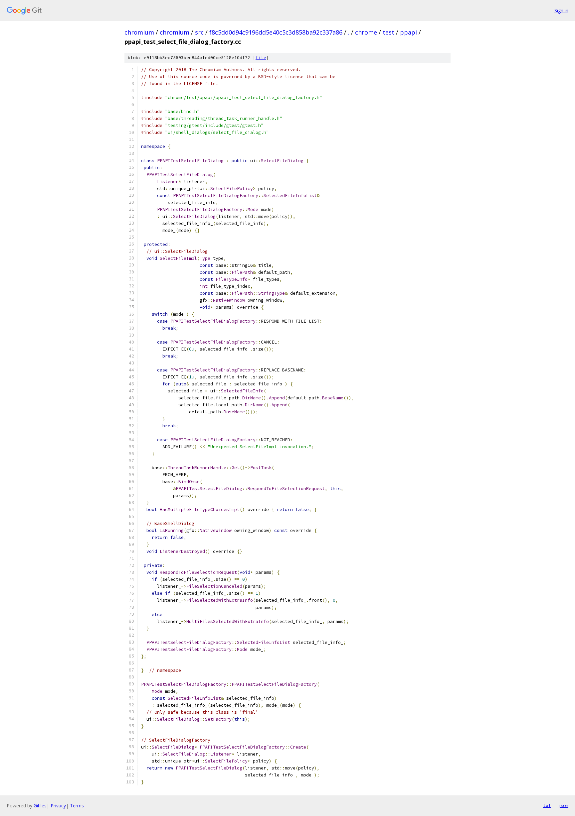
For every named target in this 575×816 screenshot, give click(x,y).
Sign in (561, 10)
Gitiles (40, 805)
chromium (139, 32)
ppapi (408, 32)
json (563, 805)
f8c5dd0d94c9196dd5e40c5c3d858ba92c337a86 (275, 32)
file (261, 57)
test (388, 32)
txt (547, 805)
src (199, 32)
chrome (366, 32)
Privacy (58, 805)
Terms (77, 805)
